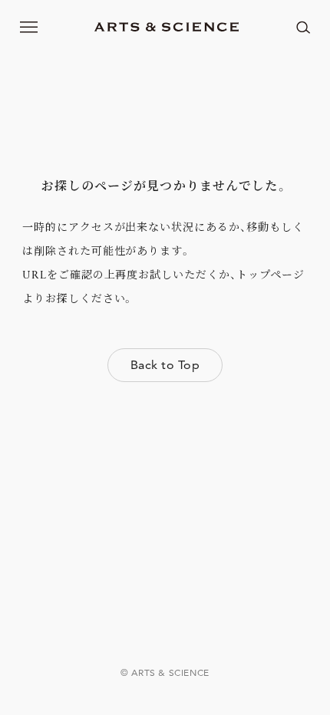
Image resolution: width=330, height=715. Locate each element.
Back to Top (165, 365)
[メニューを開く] (29, 27)
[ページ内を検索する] (303, 27)
